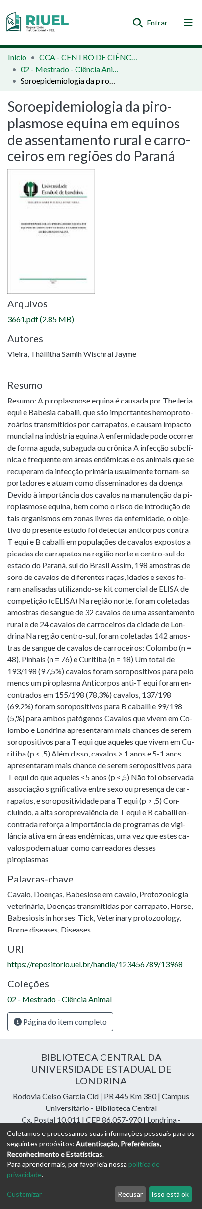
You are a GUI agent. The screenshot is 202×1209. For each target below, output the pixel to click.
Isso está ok (170, 1194)
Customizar (24, 1194)
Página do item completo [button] (64, 1021)
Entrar (158, 22)
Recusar (130, 1194)
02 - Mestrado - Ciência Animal (70, 69)
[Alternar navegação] (188, 22)
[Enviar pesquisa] (137, 22)
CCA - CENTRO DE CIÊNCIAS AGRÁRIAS (88, 57)
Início (17, 57)
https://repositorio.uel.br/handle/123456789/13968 (95, 964)
